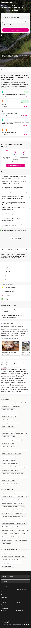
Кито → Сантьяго (17, 510)
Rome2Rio (4, 368)
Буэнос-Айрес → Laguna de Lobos (10, 483)
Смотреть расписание (14, 165)
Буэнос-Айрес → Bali (7, 477)
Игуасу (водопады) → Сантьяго (10, 536)
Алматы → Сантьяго (7, 503)
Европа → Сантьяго (7, 506)
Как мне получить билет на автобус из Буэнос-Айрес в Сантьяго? (13, 316)
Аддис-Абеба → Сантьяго (8, 530)
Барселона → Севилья (20, 556)
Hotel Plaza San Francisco (9, 352)
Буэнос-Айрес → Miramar (8, 433)
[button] (15, 30)
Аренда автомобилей (20, 589)
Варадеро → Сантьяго (7, 513)
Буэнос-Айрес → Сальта (22, 402)
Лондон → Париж (6, 553)
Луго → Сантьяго (17, 526)
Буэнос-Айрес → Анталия (8, 436)
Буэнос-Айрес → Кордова (8, 402)
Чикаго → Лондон (16, 559)
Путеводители (19, 591)
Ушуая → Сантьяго (6, 499)
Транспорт (4, 69)
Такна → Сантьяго (6, 543)
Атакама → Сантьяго (18, 506)
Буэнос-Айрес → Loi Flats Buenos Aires (11, 453)
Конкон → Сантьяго (18, 499)
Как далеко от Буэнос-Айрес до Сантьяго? (14, 193)
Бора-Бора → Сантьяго (7, 533)
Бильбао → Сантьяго (20, 533)
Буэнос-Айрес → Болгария (8, 480)
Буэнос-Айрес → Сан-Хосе (8, 446)
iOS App (4, 610)
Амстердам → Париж (17, 553)
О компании (26, 622)
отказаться (7, 56)
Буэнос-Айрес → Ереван (8, 426)
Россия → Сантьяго (7, 493)
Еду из (4, 15)
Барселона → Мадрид (7, 556)
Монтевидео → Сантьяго (19, 493)
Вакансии (3, 602)
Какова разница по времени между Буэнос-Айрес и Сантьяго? (12, 224)
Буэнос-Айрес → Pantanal (20, 477)
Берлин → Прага (6, 559)
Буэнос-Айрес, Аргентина (12, 17)
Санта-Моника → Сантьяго (8, 496)
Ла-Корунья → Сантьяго (21, 513)
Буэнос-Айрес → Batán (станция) (10, 470)
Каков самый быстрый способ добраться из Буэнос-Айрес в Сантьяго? (14, 182)
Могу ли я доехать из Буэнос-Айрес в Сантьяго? (13, 310)
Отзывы (3, 591)
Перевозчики (27, 69)
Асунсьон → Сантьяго (22, 496)
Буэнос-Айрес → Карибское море (10, 423)
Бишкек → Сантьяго (21, 520)
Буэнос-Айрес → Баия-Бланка (9, 413)
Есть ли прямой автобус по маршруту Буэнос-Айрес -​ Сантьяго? (13, 188)
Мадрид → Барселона (7, 566)
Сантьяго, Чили (9, 25)
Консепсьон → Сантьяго (8, 523)
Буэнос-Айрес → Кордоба (8, 460)
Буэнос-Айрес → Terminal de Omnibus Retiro (12, 473)
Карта (20, 69)
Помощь (17, 602)
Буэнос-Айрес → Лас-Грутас (9, 416)
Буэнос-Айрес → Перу (21, 433)
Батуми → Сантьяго (7, 516)
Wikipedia (21, 335)
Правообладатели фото (7, 614)
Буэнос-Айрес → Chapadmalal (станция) (12, 440)
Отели (2, 589)
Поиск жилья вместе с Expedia (10, 35)
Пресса (17, 600)
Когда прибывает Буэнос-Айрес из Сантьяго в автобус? (12, 219)
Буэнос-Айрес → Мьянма (8, 450)
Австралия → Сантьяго (22, 530)
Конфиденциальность (6, 624)
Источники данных (20, 614)
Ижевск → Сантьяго (21, 523)
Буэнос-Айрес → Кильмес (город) (10, 463)
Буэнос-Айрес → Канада (22, 450)
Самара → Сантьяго (7, 540)
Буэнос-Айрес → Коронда (8, 456)
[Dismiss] (28, 55)
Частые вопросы (13, 69)
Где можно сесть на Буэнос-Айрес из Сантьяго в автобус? (13, 208)
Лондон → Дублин (18, 563)
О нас (2, 600)
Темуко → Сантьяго (19, 503)
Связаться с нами (5, 604)
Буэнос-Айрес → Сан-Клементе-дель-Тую (12, 406)
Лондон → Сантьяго (7, 526)
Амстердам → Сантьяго (8, 520)
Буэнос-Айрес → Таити (7, 466)
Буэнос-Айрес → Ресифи (8, 443)
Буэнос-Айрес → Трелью (8, 409)
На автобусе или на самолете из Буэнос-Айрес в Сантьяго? (14, 214)
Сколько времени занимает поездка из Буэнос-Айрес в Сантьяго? (13, 203)
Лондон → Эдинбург (7, 563)
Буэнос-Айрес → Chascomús (9, 429)
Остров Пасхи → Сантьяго (20, 540)
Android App (20, 610)
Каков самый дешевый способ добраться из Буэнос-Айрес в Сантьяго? (14, 177)
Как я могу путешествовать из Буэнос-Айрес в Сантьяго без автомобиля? (13, 197)
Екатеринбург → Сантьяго (20, 516)
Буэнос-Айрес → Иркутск (21, 466)
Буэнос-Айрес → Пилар (8, 419)
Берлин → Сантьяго (7, 510)
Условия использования (17, 624)
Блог (2, 594)
